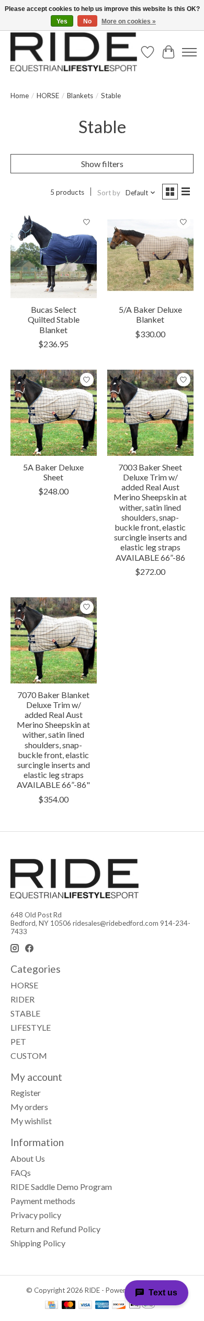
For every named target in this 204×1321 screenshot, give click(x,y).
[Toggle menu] (189, 52)
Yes (61, 21)
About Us (27, 1158)
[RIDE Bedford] (73, 52)
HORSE (48, 95)
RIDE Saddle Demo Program (61, 1187)
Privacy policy (35, 1215)
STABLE (25, 1013)
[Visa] (85, 1306)
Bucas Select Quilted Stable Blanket (54, 319)
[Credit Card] (51, 1306)
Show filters (102, 164)
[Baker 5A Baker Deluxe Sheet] (53, 413)
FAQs (20, 1172)
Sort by (108, 192)
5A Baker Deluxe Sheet (53, 472)
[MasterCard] (68, 1306)
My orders (29, 1107)
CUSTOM (28, 1055)
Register (25, 1093)
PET (18, 1041)
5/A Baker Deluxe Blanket (150, 314)
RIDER (22, 999)
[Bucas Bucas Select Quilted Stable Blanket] (53, 255)
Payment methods (42, 1201)
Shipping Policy (37, 1243)
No (87, 21)
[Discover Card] (119, 1306)
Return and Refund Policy (55, 1229)
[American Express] (102, 1306)
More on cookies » (128, 21)
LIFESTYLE (30, 1027)
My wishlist (31, 1121)
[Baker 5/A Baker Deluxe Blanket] (150, 255)
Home (19, 95)
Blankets (80, 95)
